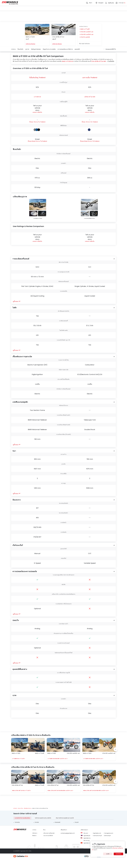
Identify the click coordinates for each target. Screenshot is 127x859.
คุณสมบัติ (77, 49)
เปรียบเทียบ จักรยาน (27, 808)
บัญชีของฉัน (111, 3)
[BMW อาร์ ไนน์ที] (36, 745)
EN (122, 3)
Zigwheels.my (87, 838)
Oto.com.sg (86, 840)
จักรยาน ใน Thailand (39, 122)
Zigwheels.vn (87, 843)
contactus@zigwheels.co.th (68, 833)
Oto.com (86, 833)
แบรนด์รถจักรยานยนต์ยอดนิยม (22, 818)
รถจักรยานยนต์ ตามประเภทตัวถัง (43, 818)
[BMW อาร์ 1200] (37, 29)
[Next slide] (115, 749)
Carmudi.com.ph (97, 835)
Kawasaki (57, 822)
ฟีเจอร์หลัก (20, 49)
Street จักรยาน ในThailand (39, 141)
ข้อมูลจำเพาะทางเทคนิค (49, 49)
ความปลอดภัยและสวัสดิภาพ (65, 49)
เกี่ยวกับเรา (34, 833)
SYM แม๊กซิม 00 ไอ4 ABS (98, 61)
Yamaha (17, 822)
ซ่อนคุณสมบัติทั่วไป (111, 49)
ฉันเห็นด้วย (118, 854)
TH (124, 3)
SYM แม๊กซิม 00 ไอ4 (58, 37)
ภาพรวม (13, 49)
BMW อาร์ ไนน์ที (85, 29)
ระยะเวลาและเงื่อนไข (48, 835)
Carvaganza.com (108, 833)
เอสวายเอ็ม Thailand (89, 77)
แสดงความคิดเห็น (37, 112)
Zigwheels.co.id (97, 833)
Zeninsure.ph (107, 835)
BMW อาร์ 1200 (30, 37)
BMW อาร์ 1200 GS (67, 61)
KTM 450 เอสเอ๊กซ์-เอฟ (87, 34)
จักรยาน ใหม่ (20, 808)
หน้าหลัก (15, 808)
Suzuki (76, 822)
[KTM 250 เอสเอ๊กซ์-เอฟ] (72, 745)
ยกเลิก (107, 854)
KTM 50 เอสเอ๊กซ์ (85, 37)
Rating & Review (36, 49)
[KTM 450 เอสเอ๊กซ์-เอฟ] (107, 745)
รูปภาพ (27, 49)
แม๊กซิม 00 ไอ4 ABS (89, 97)
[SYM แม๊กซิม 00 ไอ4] (63, 29)
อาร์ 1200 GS (37, 97)
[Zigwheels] (10, 3)
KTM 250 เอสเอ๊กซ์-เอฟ (87, 32)
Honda (37, 822)
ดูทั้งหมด (15, 301)
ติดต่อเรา (34, 835)
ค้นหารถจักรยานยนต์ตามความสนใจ (65, 818)
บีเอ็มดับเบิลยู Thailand (37, 77)
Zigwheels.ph (87, 835)
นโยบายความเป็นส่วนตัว (49, 833)
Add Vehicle (85, 44)
